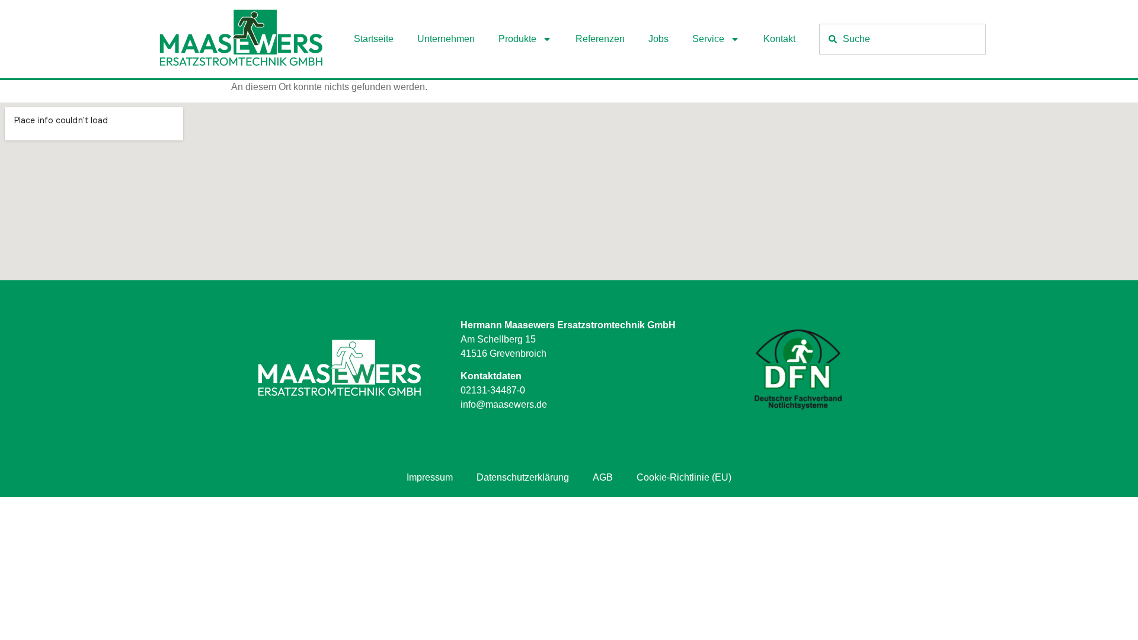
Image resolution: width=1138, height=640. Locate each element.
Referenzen (600, 39)
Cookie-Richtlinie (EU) (684, 477)
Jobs (658, 39)
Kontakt (779, 39)
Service (708, 39)
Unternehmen (446, 39)
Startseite (374, 39)
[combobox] (902, 39)
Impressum (430, 477)
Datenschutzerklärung (523, 477)
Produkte (517, 39)
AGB (603, 477)
